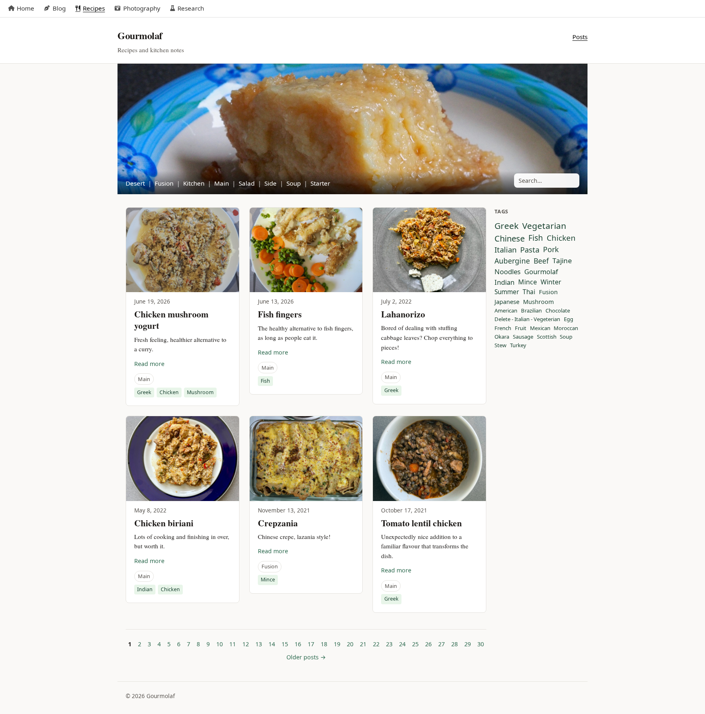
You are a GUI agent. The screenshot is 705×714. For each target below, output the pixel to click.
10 (219, 644)
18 (324, 644)
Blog (59, 8)
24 (402, 644)
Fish (265, 380)
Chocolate (557, 311)
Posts (580, 37)
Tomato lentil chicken (421, 523)
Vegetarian (544, 226)
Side (270, 183)
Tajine (562, 261)
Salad (247, 183)
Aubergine (512, 261)
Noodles (507, 272)
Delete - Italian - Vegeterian (527, 319)
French (502, 328)
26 (428, 644)
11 (232, 644)
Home (25, 8)
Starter (320, 183)
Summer (506, 292)
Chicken (169, 392)
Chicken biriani (163, 523)
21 (363, 644)
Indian (145, 589)
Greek (144, 392)
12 (245, 644)
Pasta (529, 249)
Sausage (523, 337)
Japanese (506, 301)
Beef (541, 261)
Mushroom (200, 392)
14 (271, 644)
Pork (551, 249)
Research (190, 8)
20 (350, 644)
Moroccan (566, 328)
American (505, 311)
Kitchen (193, 183)
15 (285, 644)
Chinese (509, 238)
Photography (141, 8)
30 (480, 644)
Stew (500, 345)
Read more (149, 364)
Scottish (546, 337)
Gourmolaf (541, 272)
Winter (551, 282)
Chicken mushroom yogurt (171, 320)
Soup (293, 183)
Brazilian (531, 311)
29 (467, 644)
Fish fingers (280, 314)
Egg (568, 319)
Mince (268, 579)
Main (221, 183)
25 (415, 644)
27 (441, 644)
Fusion (164, 183)
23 (389, 644)
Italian (505, 249)
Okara (501, 337)
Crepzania (278, 523)
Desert (135, 183)
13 (258, 644)
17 (311, 644)
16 (298, 644)
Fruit (520, 328)
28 (454, 644)
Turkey (518, 345)
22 (376, 644)
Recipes (94, 8)
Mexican (540, 328)
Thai (529, 292)
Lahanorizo (403, 314)
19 (337, 644)
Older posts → (306, 657)
